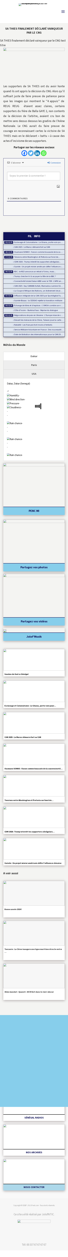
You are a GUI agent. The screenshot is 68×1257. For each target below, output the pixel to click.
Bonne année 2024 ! (13, 909)
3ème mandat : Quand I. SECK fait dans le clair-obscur (29, 992)
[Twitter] (31, 153)
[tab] (34, 356)
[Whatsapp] (44, 153)
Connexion (55, 162)
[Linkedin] (37, 153)
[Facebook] (24, 153)
